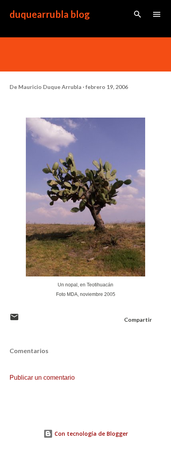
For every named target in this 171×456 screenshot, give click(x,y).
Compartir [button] (138, 319)
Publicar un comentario (42, 377)
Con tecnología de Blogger (90, 433)
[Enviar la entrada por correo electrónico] (14, 319)
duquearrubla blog (50, 14)
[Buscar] (137, 14)
